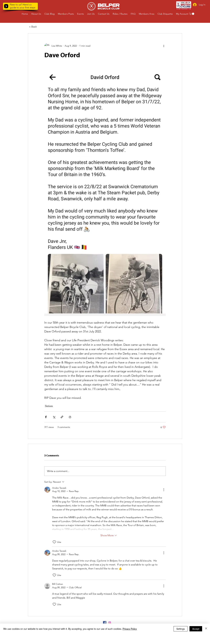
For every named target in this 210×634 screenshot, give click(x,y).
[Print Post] (70, 417)
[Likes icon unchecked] (54, 542)
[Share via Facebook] (45, 417)
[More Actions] (164, 490)
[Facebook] (104, 622)
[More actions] (164, 46)
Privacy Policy (130, 628)
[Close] (206, 628)
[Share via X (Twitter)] (53, 417)
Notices (49, 405)
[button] (6, 6)
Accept (195, 628)
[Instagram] (109, 622)
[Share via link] (61, 417)
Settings (180, 628)
